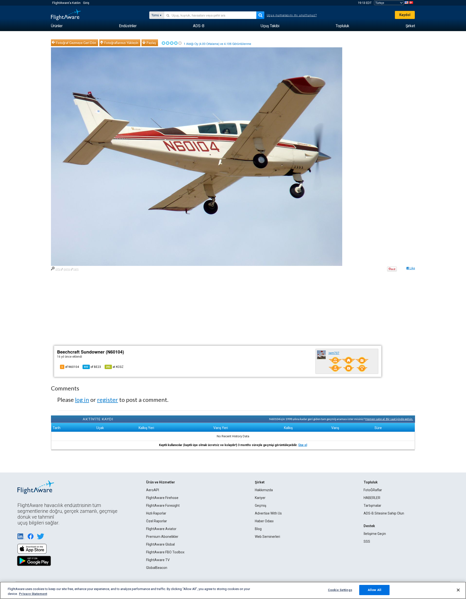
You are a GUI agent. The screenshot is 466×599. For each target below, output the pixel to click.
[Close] (458, 590)
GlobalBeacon (156, 568)
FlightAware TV (158, 560)
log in (82, 399)
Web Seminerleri (267, 537)
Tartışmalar (372, 505)
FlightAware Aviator (161, 529)
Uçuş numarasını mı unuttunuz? (292, 15)
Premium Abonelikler (162, 537)
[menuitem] (57, 26)
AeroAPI (152, 490)
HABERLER (372, 498)
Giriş (86, 3)
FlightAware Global (160, 544)
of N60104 (70, 367)
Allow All (374, 590)
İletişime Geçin (375, 534)
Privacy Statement (33, 594)
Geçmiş (260, 505)
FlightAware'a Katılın (66, 3)
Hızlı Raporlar (156, 513)
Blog (258, 529)
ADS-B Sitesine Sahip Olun (384, 513)
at (115, 367)
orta (58, 269)
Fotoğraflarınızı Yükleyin (121, 43)
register (107, 399)
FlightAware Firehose (162, 498)
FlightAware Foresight (163, 505)
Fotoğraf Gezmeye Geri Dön (76, 43)
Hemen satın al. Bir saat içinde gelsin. (389, 419)
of (92, 367)
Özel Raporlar (156, 521)
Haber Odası (264, 521)
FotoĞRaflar (373, 490)
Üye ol (302, 445)
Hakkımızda (264, 490)
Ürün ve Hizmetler (160, 482)
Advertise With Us (268, 513)
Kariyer (260, 498)
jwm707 (334, 353)
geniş (67, 269)
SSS (367, 541)
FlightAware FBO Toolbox (165, 552)
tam (76, 269)
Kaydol (404, 15)
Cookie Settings (340, 590)
